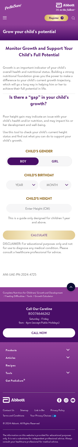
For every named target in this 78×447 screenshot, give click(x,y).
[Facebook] (59, 401)
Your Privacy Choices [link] (41, 415)
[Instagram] (66, 401)
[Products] (67, 349)
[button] (73, 18)
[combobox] (22, 185)
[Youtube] (73, 401)
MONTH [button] (52, 185)
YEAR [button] (19, 185)
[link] (33, 292)
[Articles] (67, 357)
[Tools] (67, 372)
